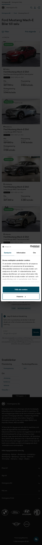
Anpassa (19, 296)
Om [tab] (34, 252)
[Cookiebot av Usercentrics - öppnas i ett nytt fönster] (30, 246)
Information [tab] (21, 252)
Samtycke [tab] (7, 252)
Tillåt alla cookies (21, 289)
